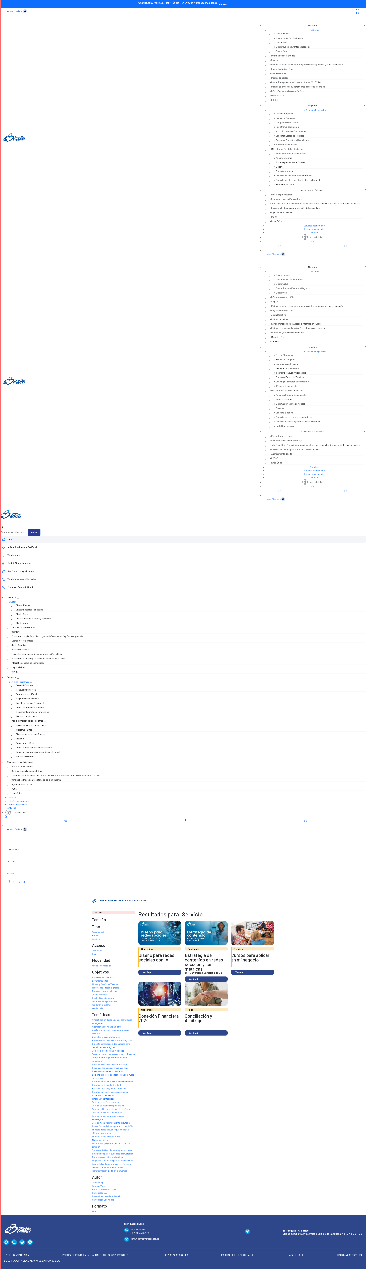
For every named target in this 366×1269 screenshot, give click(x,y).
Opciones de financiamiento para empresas (113, 1150)
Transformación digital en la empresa (109, 1170)
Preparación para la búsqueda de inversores (112, 1153)
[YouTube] (14, 1242)
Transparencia (13, 849)
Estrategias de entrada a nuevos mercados (112, 1081)
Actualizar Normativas (103, 977)
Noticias (314, 467)
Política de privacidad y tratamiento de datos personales (95, 1255)
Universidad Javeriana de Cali (106, 1196)
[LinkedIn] (30, 1242)
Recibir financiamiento (103, 997)
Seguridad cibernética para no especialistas (113, 1160)
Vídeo (94, 1211)
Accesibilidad (316, 237)
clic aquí (223, 3)
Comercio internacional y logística (108, 1050)
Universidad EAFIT (101, 1192)
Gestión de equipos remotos (105, 1102)
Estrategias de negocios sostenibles (109, 1088)
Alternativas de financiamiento (107, 1026)
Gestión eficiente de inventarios (107, 1112)
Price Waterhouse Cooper (104, 1189)
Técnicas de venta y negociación (107, 1167)
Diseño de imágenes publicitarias (108, 1071)
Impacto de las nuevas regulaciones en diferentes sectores (110, 1131)
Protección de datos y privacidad (107, 1157)
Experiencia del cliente (103, 1095)
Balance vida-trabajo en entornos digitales (112, 1040)
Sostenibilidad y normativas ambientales (111, 1163)
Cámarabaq (97, 1182)
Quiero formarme (100, 994)
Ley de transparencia (314, 229)
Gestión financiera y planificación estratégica (108, 1117)
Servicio (96, 938)
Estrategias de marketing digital (107, 1085)
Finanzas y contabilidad (103, 1098)
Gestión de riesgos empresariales (108, 1105)
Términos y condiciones (175, 1255)
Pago (94, 953)
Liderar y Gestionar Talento (105, 984)
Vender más (97, 1008)
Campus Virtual (99, 1186)
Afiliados (314, 232)
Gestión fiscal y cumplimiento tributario (111, 1122)
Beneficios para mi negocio (113, 900)
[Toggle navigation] (310, 20)
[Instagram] (22, 1242)
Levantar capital (100, 980)
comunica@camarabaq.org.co (145, 1238)
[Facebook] (6, 1242)
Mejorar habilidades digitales (105, 987)
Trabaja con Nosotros (350, 1255)
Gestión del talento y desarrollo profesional (112, 1109)
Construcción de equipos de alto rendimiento (113, 1054)
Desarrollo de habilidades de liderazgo (110, 1064)
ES (357, 12)
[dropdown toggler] (18, 678)
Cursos (132, 900)
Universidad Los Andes (103, 1199)
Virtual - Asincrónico (102, 965)
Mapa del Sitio (296, 1255)
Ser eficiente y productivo (104, 1001)
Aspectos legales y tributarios (106, 1037)
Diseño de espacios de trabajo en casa (110, 1067)
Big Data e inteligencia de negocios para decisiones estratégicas (111, 1045)
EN (357, 9)
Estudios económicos (314, 225)
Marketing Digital (100, 1139)
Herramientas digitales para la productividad (113, 1126)
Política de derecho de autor (237, 1255)
